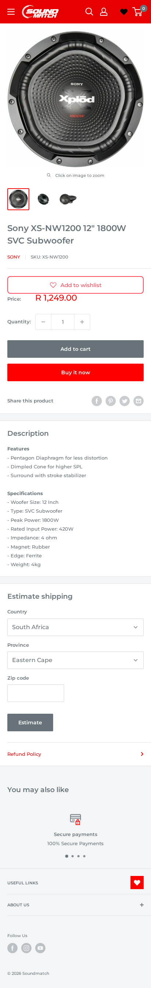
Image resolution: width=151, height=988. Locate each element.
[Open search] (89, 12)
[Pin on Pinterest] (111, 401)
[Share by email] (138, 401)
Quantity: (19, 321)
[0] (137, 11)
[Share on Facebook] (97, 401)
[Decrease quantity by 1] (43, 322)
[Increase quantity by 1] (82, 322)
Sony (13, 257)
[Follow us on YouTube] (40, 948)
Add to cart (75, 349)
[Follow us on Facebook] (12, 948)
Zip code (18, 678)
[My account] (103, 12)
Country (17, 611)
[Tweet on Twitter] (124, 401)
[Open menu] (11, 12)
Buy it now (75, 372)
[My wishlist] (124, 12)
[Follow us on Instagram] (26, 948)
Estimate (30, 722)
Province (18, 645)
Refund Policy (24, 754)
